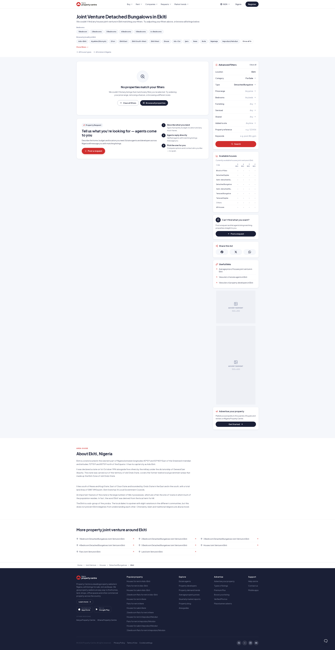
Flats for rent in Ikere (135, 603)
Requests (165, 4)
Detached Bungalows (118, 565)
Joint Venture (91, 565)
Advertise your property (224, 581)
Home (79, 565)
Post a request (95, 151)
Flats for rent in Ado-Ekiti (137, 586)
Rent (138, 4)
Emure (166, 41)
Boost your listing (221, 594)
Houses (103, 565)
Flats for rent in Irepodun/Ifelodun (141, 621)
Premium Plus (220, 590)
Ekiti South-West (139, 41)
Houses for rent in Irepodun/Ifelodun (142, 617)
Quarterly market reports (189, 599)
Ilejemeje (214, 41)
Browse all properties (155, 103)
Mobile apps (253, 590)
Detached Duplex (222, 175)
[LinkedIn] (250, 643)
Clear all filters (129, 103)
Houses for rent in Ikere (136, 599)
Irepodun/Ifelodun (230, 41)
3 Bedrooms (111, 32)
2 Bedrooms (97, 32)
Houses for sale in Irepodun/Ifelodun (142, 626)
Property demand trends (189, 590)
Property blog (185, 603)
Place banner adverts (223, 603)
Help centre (253, 581)
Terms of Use (132, 643)
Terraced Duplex (222, 198)
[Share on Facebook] (222, 252)
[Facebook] (239, 643)
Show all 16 (247, 41)
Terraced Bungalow (223, 193)
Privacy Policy (119, 643)
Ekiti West (155, 41)
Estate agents (185, 581)
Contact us (253, 586)
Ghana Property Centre (107, 620)
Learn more (83, 602)
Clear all (253, 65)
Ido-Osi (177, 41)
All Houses (220, 207)
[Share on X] (236, 252)
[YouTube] (256, 643)
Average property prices (189, 594)
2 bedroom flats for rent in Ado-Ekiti (142, 594)
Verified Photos (220, 599)
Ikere (195, 41)
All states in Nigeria (103, 52)
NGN (225, 4)
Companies (150, 4)
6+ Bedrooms (156, 32)
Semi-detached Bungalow (226, 189)
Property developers (188, 586)
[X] (244, 643)
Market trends (180, 4)
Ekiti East (123, 41)
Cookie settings (145, 643)
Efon (113, 41)
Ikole (204, 41)
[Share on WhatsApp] (249, 252)
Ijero (187, 41)
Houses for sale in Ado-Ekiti (138, 590)
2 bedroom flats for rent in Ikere (140, 612)
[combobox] (242, 71)
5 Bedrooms (141, 32)
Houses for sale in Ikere (136, 608)
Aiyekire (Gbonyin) (98, 41)
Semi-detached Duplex (225, 180)
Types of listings (221, 586)
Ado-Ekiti (82, 41)
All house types (85, 52)
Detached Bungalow (224, 184)
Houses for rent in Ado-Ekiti (138, 581)
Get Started (234, 424)
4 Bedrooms (126, 32)
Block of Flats (221, 171)
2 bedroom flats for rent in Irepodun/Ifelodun (146, 630)
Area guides (184, 608)
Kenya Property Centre (85, 620)
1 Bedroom (82, 32)
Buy (128, 4)
